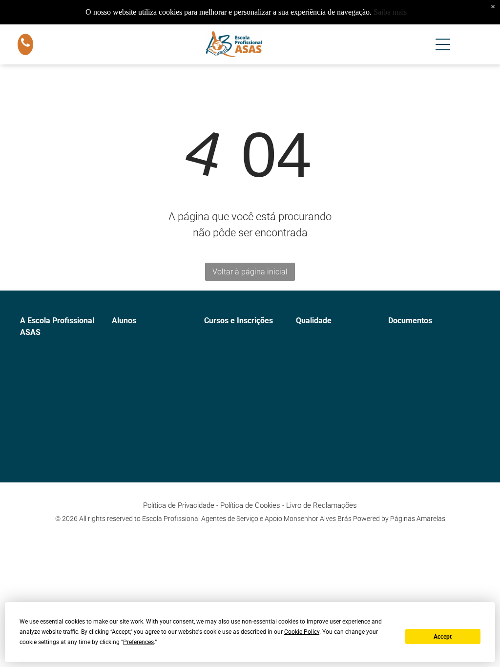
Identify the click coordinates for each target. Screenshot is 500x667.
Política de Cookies (250, 505)
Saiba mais (390, 12)
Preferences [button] (138, 642)
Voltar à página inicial (250, 271)
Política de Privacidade (178, 505)
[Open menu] (443, 44)
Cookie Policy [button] (301, 631)
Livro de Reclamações (321, 505)
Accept (443, 636)
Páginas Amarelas (417, 518)
